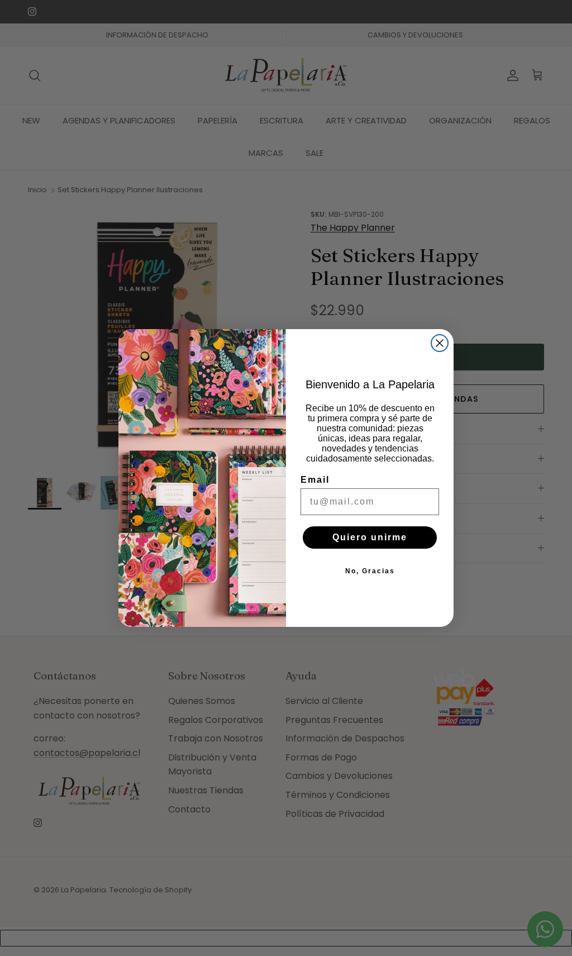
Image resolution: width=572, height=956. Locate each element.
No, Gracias (370, 571)
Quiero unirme (369, 537)
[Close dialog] (439, 343)
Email (315, 479)
